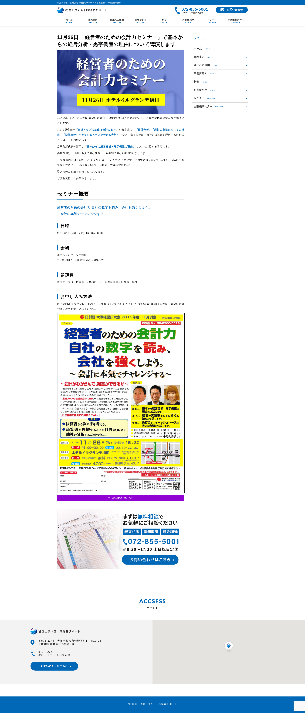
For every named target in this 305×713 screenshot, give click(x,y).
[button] (229, 646)
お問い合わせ (235, 9)
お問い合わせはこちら (54, 666)
